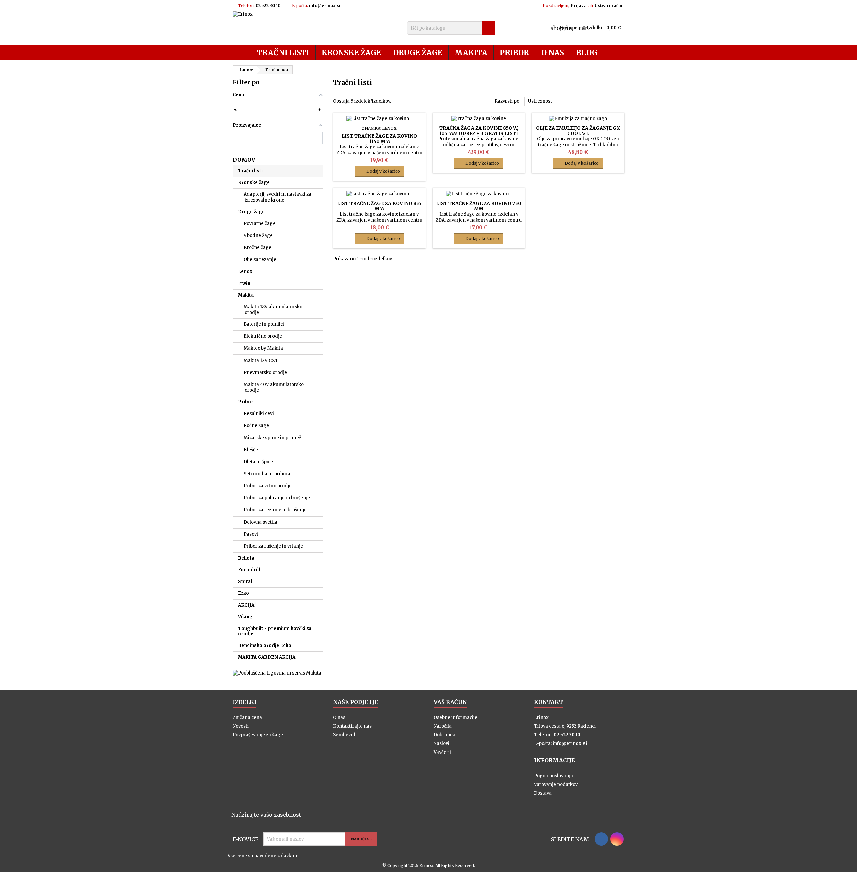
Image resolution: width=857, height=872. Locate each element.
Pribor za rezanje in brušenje (275, 510)
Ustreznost (564, 101)
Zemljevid (344, 735)
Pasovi (251, 534)
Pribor (514, 52)
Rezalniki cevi (259, 413)
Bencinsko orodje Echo (264, 645)
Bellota (246, 558)
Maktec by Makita (263, 348)
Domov (244, 159)
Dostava (543, 793)
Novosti (241, 726)
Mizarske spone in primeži (273, 438)
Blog (587, 52)
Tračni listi (283, 52)
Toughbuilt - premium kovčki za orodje (274, 631)
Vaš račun (450, 702)
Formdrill (249, 570)
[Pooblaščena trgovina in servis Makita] (277, 673)
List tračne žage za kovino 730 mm (478, 206)
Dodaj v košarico (379, 171)
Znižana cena (247, 717)
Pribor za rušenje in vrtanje (273, 546)
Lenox (245, 271)
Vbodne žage (258, 235)
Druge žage (417, 52)
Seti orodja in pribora (267, 474)
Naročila (443, 726)
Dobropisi (444, 735)
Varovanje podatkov (556, 784)
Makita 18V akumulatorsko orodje (273, 309)
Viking (245, 617)
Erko (243, 593)
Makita (471, 52)
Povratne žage (260, 223)
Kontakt (548, 702)
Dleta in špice (258, 462)
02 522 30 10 (268, 5)
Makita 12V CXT (261, 360)
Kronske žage (351, 52)
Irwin (244, 283)
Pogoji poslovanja (553, 776)
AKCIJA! (247, 605)
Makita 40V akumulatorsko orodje (274, 387)
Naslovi (441, 743)
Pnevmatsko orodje (265, 372)
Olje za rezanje (260, 259)
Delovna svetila (260, 522)
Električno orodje (263, 336)
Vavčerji (442, 752)
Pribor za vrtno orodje (268, 486)
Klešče (251, 450)
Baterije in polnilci (264, 324)
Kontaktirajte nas (352, 726)
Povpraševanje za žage (258, 735)
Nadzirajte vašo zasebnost (266, 814)
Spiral (245, 581)
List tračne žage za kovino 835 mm (379, 206)
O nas (552, 52)
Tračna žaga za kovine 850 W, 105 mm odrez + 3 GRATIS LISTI (478, 130)
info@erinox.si (324, 5)
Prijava (579, 5)
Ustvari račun (609, 5)
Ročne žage (256, 425)
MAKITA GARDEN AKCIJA (266, 657)
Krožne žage (257, 247)
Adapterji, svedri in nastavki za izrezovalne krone (277, 197)
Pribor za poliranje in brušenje (277, 498)
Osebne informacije (455, 717)
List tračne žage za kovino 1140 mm (379, 138)
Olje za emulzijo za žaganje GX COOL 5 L (578, 130)
